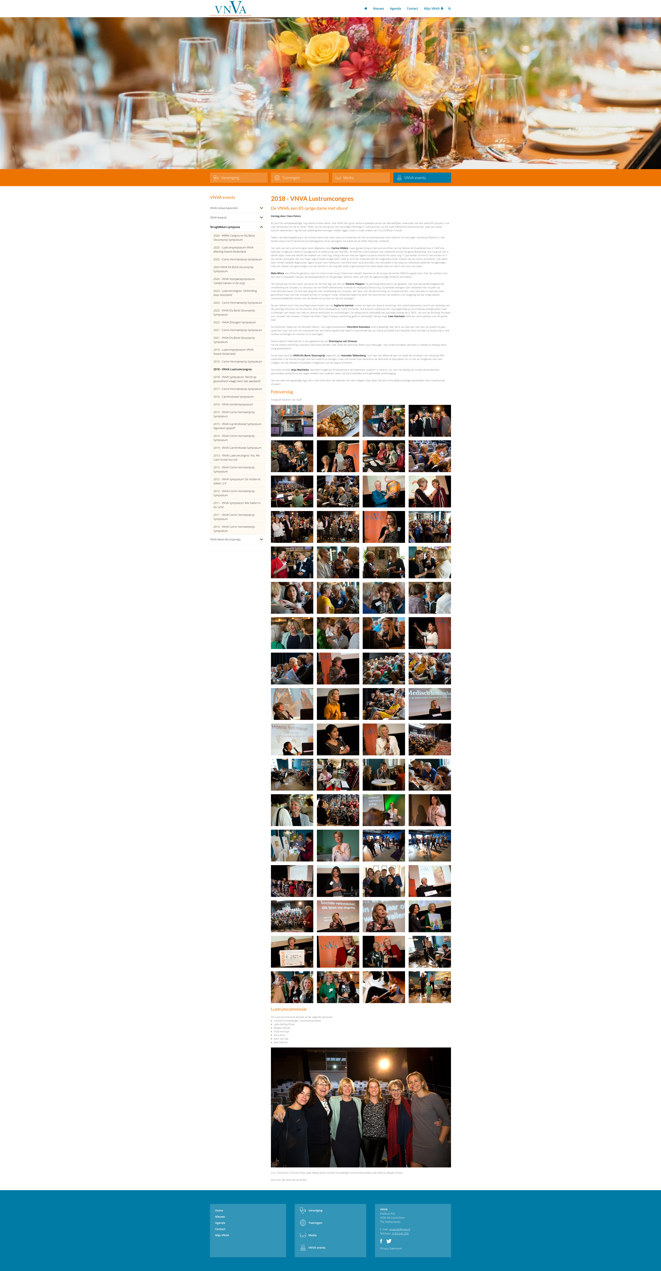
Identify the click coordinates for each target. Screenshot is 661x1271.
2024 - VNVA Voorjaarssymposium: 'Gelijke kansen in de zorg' (234, 281)
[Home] (230, 8)
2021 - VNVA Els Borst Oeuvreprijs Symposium (234, 340)
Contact (412, 8)
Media (312, 1235)
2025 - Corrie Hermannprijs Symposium (237, 259)
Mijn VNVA (432, 8)
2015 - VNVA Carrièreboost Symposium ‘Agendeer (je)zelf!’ (237, 426)
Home (365, 8)
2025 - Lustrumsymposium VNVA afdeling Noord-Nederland (233, 249)
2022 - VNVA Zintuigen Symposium (234, 322)
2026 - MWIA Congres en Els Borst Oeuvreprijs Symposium (234, 238)
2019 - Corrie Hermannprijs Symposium (237, 361)
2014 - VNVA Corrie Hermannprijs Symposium (234, 438)
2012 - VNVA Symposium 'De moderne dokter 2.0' (236, 481)
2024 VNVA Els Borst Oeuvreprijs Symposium (233, 269)
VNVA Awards (218, 217)
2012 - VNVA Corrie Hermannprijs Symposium (234, 493)
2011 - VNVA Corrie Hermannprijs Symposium (234, 517)
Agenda (395, 8)
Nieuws (378, 8)
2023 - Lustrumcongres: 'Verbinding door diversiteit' (235, 293)
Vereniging (315, 1210)
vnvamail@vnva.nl (399, 1229)
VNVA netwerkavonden (224, 208)
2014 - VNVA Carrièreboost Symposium (237, 448)
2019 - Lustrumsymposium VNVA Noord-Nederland (233, 352)
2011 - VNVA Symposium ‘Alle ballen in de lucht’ (237, 505)
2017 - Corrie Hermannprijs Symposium (237, 389)
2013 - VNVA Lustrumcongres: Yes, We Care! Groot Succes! (236, 457)
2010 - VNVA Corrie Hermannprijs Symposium (234, 529)
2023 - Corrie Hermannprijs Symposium (237, 303)
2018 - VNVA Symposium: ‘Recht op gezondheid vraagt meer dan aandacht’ (237, 379)
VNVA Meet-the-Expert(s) (225, 539)
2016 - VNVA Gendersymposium (233, 404)
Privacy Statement (391, 1248)
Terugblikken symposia (225, 227)
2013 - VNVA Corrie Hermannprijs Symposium (234, 469)
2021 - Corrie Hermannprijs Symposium (237, 330)
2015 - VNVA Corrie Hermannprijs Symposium (234, 414)
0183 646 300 (400, 1233)
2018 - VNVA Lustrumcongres (232, 369)
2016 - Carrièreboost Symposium (233, 396)
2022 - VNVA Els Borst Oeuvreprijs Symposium (234, 312)
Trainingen (315, 1223)
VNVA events (317, 1247)
